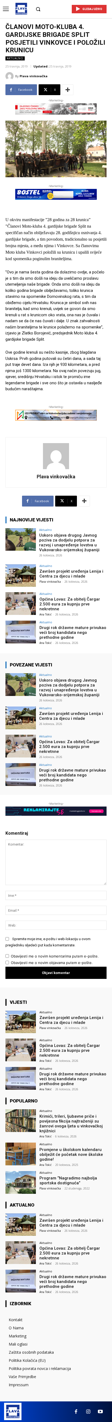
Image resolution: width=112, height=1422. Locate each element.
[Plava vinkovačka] (10, 76)
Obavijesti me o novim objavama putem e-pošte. (52, 962)
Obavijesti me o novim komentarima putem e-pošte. (55, 956)
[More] (67, 89)
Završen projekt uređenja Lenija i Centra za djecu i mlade (71, 574)
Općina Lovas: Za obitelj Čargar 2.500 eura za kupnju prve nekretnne (69, 604)
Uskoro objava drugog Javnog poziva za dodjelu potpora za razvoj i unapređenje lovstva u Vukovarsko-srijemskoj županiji (69, 542)
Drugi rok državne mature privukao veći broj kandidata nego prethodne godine (72, 632)
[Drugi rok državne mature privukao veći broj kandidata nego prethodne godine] (20, 632)
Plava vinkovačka (34, 76)
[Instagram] (88, 1412)
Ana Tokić (45, 614)
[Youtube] (100, 1412)
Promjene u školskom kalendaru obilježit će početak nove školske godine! (71, 1154)
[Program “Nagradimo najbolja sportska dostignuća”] (20, 1182)
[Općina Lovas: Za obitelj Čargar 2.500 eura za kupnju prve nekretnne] (20, 603)
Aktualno (15, 58)
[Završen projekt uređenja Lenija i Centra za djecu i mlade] (20, 575)
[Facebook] (76, 1412)
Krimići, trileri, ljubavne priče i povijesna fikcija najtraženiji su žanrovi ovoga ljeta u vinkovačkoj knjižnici (71, 1123)
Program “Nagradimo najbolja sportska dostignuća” (68, 1180)
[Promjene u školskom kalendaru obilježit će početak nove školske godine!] (20, 1154)
